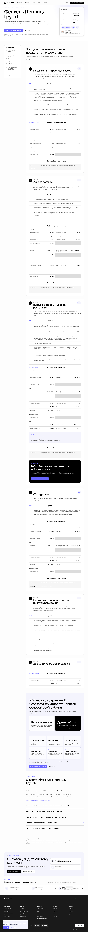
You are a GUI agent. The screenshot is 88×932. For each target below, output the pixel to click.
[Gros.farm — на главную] (9, 3)
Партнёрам (71, 909)
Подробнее (13, 927)
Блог (54, 913)
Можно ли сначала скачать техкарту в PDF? (42, 828)
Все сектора (22, 919)
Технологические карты (8, 909)
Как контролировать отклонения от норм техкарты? (46, 817)
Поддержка (55, 916)
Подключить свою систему (42, 918)
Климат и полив (7, 916)
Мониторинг (6, 911)
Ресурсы (39, 2)
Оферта (13, 929)
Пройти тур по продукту (13, 871)
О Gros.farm (71, 908)
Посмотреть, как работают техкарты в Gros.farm (38, 800)
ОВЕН (38, 911)
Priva (38, 913)
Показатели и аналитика (8, 913)
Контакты (71, 913)
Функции (27, 2)
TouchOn (38, 909)
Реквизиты (71, 914)
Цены (33, 2)
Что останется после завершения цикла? (41, 823)
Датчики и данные (40, 914)
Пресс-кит (71, 911)
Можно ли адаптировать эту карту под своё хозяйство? (47, 806)
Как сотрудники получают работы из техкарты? (44, 811)
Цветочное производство (25, 914)
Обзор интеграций (40, 908)
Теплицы (22, 908)
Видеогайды (55, 908)
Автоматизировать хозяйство (77, 2)
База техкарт (55, 911)
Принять (6, 927)
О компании (20, 2)
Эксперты (55, 909)
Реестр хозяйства (7, 908)
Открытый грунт (23, 916)
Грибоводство (23, 913)
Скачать (45, 2)
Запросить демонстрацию (28, 871)
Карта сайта (17, 929)
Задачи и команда (7, 914)
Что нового (55, 914)
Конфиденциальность (7, 929)
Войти (67, 2)
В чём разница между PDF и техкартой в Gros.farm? (45, 791)
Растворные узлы (40, 916)
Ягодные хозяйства (24, 909)
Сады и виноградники (24, 911)
